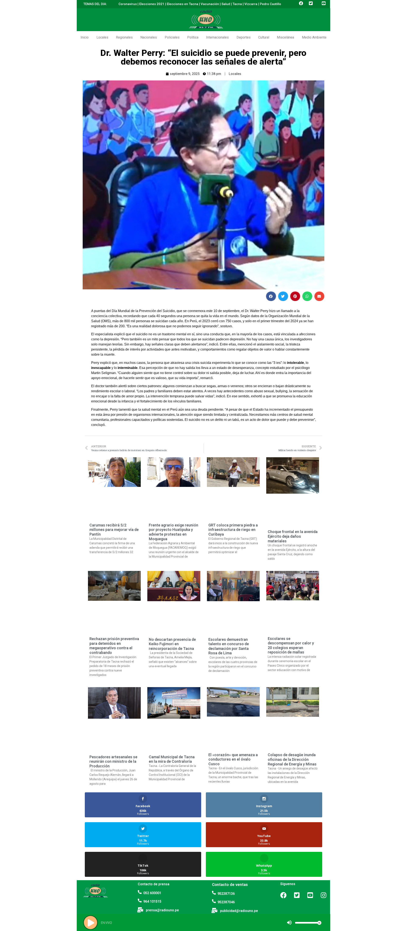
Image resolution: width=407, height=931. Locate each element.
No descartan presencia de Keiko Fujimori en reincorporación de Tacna (172, 644)
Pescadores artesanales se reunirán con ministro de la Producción (113, 761)
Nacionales (148, 37)
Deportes (244, 37)
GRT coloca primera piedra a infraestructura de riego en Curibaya (233, 529)
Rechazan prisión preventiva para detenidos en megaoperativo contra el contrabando (114, 646)
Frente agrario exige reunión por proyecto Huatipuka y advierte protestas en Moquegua (173, 532)
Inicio (85, 37)
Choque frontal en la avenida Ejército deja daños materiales (293, 536)
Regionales (124, 37)
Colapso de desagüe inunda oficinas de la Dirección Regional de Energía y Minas (292, 759)
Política (192, 37)
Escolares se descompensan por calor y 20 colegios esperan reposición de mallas (291, 645)
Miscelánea (285, 37)
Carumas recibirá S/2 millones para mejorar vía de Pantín (114, 529)
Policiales (172, 37)
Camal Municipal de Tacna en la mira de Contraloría (172, 759)
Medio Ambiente (314, 37)
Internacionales (217, 37)
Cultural (263, 37)
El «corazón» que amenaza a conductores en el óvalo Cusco (233, 759)
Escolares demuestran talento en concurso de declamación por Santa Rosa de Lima (228, 646)
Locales (102, 37)
